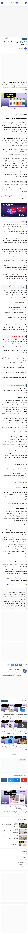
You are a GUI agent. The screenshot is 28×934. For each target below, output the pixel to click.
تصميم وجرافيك (22, 864)
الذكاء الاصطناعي (22, 859)
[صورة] (23, 825)
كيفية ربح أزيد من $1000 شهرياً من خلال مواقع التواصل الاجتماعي (10, 838)
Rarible (16, 482)
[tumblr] (4, 780)
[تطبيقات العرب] (14, 3)
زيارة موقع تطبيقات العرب (7, 675)
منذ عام (24, 712)
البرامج (24, 855)
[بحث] (2, 3)
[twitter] (11, 780)
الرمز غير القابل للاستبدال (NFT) (19, 224)
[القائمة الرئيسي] (26, 3)
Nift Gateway (10, 585)
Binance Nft (11, 503)
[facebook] (17, 780)
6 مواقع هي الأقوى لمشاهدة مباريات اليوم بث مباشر (10, 825)
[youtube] (24, 780)
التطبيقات (23, 857)
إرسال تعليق (22, 759)
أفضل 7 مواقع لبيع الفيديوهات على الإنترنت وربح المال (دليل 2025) (15, 808)
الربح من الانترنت (22, 862)
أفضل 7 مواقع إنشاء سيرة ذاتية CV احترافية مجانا (11, 831)
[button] (20, 665)
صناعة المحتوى (22, 866)
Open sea (16, 432)
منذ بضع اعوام (23, 728)
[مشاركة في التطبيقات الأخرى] (8, 665)
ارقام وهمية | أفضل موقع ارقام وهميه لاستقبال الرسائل (10, 844)
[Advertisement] (14, 22)
